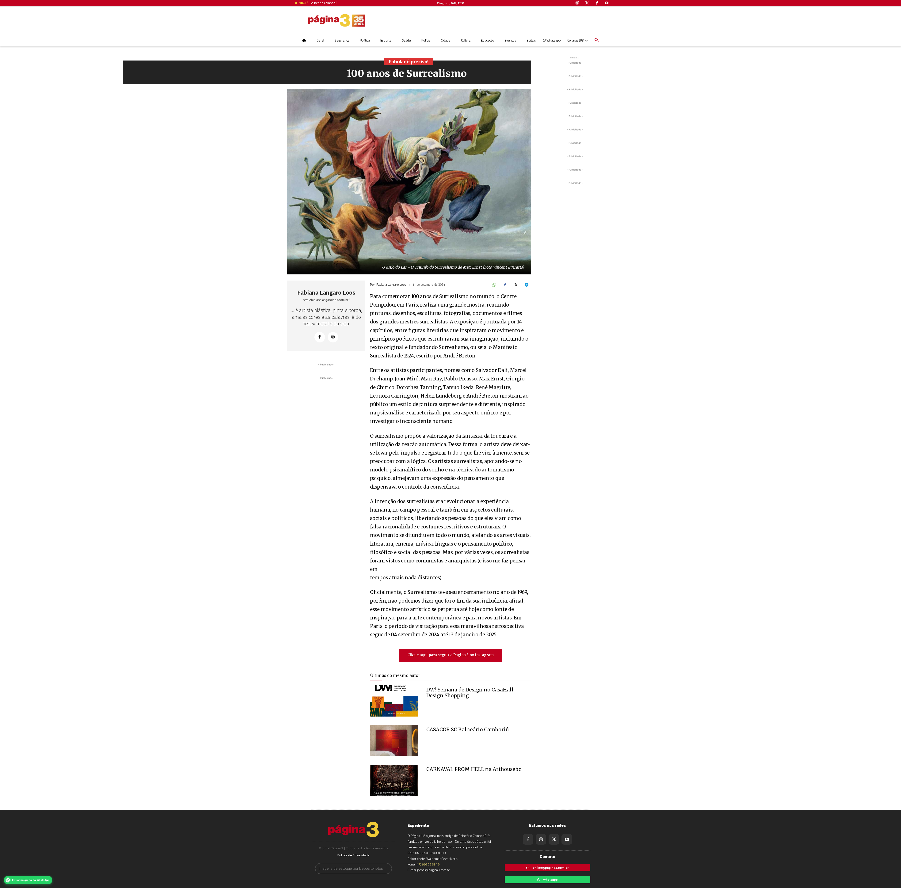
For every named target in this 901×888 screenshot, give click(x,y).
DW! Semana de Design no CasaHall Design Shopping (469, 693)
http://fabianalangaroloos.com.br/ (326, 299)
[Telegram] (526, 285)
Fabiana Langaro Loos (326, 292)
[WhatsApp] (494, 285)
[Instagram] (333, 337)
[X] (515, 285)
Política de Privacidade (353, 855)
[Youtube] (566, 839)
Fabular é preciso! (408, 61)
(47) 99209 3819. (428, 864)
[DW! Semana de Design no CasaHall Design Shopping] (394, 701)
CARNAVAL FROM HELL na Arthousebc (473, 769)
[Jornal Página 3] (323, 20)
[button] (596, 40)
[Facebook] (319, 337)
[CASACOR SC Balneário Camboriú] (394, 740)
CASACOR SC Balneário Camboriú (467, 729)
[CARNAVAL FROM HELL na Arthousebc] (394, 780)
